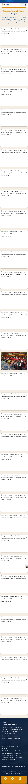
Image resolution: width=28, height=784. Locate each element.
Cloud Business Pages (17, 771)
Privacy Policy (14, 769)
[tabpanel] (14, 372)
